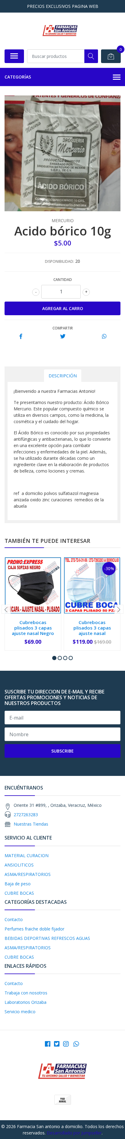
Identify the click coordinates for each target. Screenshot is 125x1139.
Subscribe (62, 751)
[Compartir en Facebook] (20, 336)
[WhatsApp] (76, 1044)
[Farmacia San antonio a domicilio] (60, 31)
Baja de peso (18, 884)
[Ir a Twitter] (56, 1044)
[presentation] (6, 609)
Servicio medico (20, 1011)
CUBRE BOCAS (19, 893)
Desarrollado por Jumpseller (74, 1133)
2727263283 (26, 814)
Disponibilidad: (59, 261)
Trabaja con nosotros (26, 993)
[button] (54, 658)
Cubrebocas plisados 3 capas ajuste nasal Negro (33, 627)
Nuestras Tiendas (31, 824)
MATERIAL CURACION (27, 855)
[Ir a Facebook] (47, 1044)
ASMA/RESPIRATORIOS (28, 874)
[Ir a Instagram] (66, 1044)
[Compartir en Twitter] (62, 336)
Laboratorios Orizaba (25, 1002)
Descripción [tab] (63, 376)
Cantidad (62, 279)
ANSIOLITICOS (19, 865)
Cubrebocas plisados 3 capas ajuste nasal (92, 627)
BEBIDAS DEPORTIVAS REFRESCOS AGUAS (47, 938)
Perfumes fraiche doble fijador (34, 929)
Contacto (14, 919)
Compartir (62, 328)
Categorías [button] (18, 77)
